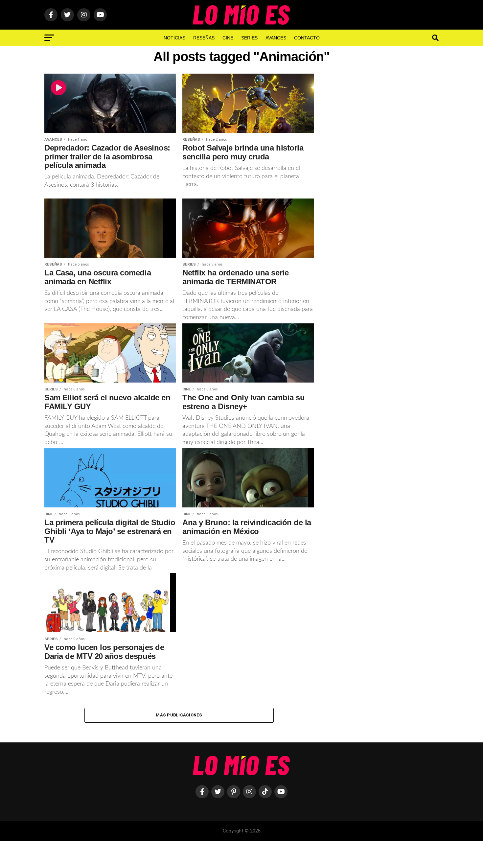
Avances (275, 37)
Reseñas (204, 37)
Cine (227, 37)
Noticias (174, 37)
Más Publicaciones (179, 715)
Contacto (307, 37)
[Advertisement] (383, 181)
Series (249, 37)
